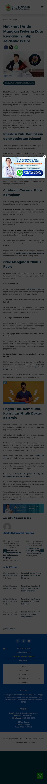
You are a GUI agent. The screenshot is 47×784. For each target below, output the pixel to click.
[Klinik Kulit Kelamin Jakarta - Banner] (23, 167)
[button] (23, 392)
